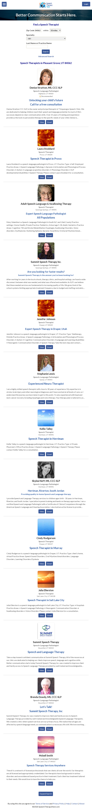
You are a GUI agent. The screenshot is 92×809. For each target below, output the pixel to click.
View (42, 122)
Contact (74, 803)
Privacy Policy (58, 803)
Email (49, 122)
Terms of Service (42, 803)
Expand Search (46, 794)
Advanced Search (46, 56)
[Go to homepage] (46, 7)
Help (68, 803)
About (81, 803)
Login (86, 4)
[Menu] (4, 4)
